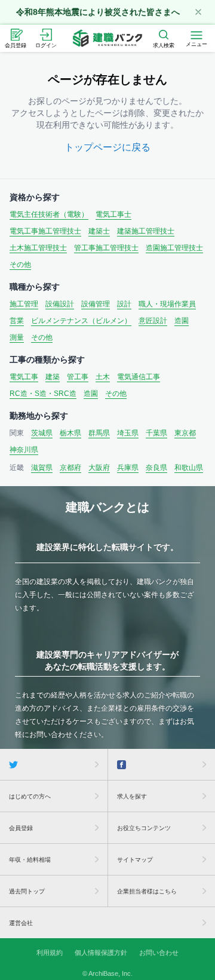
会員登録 (21, 828)
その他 (20, 264)
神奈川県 (24, 450)
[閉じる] (198, 12)
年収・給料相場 (30, 859)
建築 (52, 377)
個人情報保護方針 (101, 952)
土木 (103, 377)
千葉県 (156, 433)
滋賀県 (42, 467)
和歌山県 (188, 467)
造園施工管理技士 (174, 248)
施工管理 (24, 304)
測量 (17, 337)
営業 (17, 321)
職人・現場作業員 (167, 304)
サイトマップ (135, 859)
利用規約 (49, 952)
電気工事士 (113, 214)
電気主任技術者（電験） (49, 214)
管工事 (77, 377)
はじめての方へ (30, 796)
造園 (181, 321)
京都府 (70, 467)
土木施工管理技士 (38, 248)
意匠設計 (153, 321)
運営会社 (21, 923)
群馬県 (99, 433)
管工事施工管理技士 (106, 248)
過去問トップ (27, 891)
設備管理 (95, 304)
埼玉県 (128, 433)
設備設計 (59, 304)
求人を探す (132, 796)
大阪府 (99, 467)
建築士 (99, 231)
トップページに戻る (107, 147)
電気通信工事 (138, 377)
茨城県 (42, 433)
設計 (124, 304)
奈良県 (156, 467)
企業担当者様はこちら (147, 891)
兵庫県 (128, 467)
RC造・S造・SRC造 (43, 393)
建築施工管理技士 (145, 231)
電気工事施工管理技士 (45, 231)
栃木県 (70, 433)
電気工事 (24, 377)
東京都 (185, 433)
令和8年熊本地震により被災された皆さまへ (98, 12)
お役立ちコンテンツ (144, 828)
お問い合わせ (159, 952)
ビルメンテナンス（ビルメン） (81, 321)
